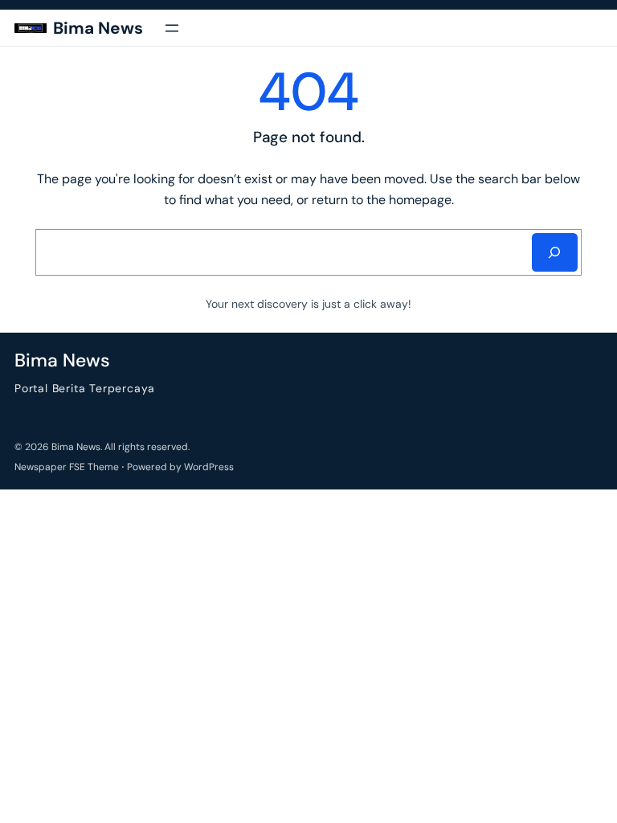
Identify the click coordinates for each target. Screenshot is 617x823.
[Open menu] (172, 28)
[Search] (555, 252)
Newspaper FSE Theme (66, 467)
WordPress (209, 467)
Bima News (98, 28)
